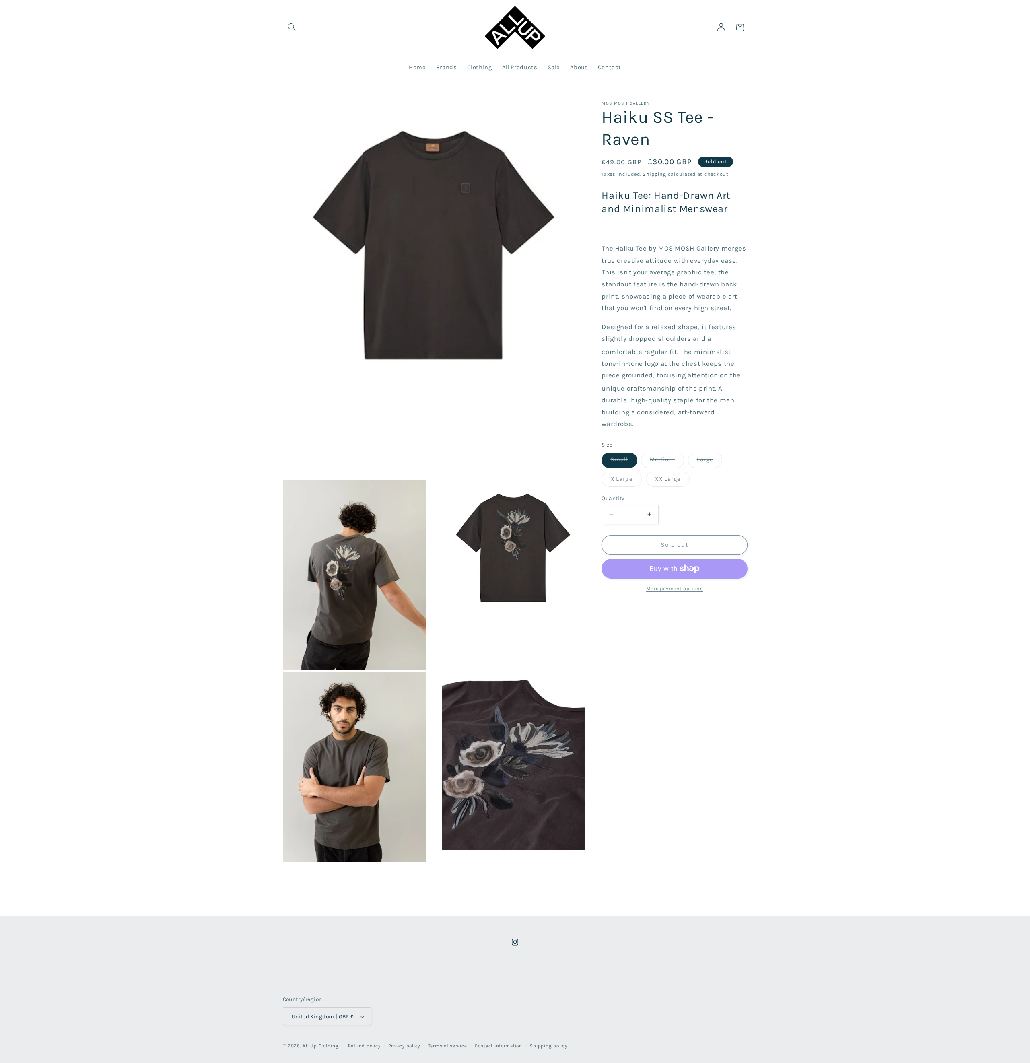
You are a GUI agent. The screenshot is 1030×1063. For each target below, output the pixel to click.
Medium (667, 462)
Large (709, 462)
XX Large (672, 480)
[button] (292, 27)
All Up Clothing (320, 1046)
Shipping (654, 174)
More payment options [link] (674, 588)
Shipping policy (548, 1046)
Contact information (498, 1046)
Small (623, 462)
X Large (625, 480)
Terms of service (447, 1046)
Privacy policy (404, 1046)
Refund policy (364, 1046)
